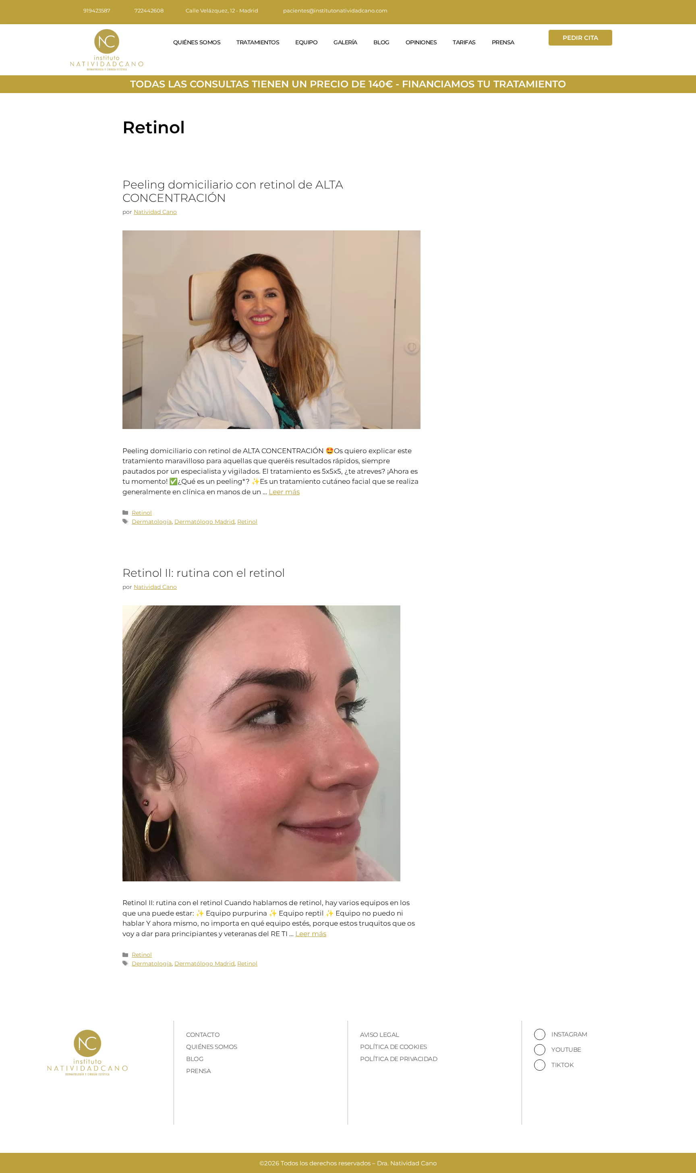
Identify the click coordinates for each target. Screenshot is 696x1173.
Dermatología (152, 521)
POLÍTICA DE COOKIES (393, 1047)
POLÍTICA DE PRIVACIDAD (398, 1059)
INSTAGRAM (569, 1034)
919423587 (96, 10)
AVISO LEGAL (379, 1034)
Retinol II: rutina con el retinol (203, 573)
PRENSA (503, 42)
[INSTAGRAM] (539, 1034)
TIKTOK (562, 1065)
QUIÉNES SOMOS (197, 42)
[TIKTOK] (539, 1065)
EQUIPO (306, 42)
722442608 (149, 10)
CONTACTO (203, 1034)
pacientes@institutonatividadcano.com (335, 10)
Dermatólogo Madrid (204, 521)
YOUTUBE (566, 1049)
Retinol (142, 512)
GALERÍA (345, 42)
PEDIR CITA (580, 37)
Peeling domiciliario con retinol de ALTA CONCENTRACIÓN (232, 191)
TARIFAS (464, 42)
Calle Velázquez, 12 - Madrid (222, 10)
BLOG (381, 42)
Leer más (284, 492)
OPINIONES (421, 42)
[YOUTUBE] (539, 1049)
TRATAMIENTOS (257, 42)
